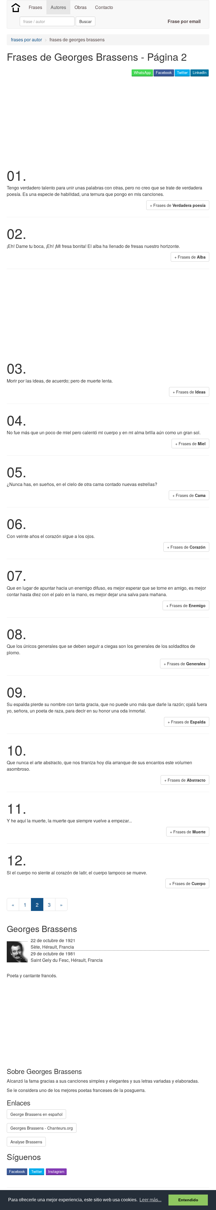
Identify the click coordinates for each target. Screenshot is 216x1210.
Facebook (164, 72)
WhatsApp (142, 72)
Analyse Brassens (26, 1142)
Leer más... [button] (150, 1199)
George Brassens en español (36, 1114)
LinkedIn (199, 72)
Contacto (104, 7)
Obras (81, 7)
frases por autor (26, 39)
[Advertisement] (72, 121)
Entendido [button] (188, 1200)
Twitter (182, 72)
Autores (58, 7)
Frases (35, 7)
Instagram (56, 1171)
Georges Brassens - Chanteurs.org (41, 1128)
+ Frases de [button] (178, 205)
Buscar (85, 21)
